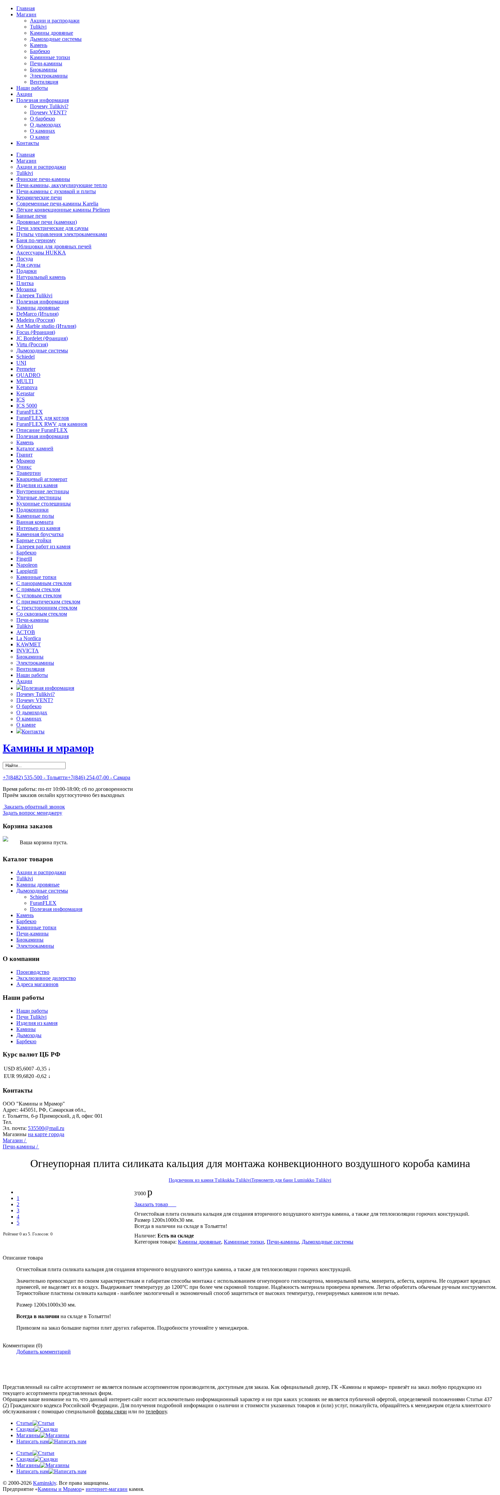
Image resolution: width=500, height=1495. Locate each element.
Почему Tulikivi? (49, 106)
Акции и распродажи (55, 20)
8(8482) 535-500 (32, 1122)
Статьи (24, 1423)
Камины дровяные (51, 33)
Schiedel (39, 897)
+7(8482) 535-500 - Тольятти (35, 777)
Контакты (27, 143)
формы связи (112, 1411)
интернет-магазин (107, 1489)
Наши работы (32, 88)
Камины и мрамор (48, 748)
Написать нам (32, 1441)
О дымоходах (45, 125)
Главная (25, 8)
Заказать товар (155, 1204)
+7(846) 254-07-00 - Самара (99, 777)
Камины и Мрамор (60, 1489)
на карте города (46, 1134)
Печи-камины (46, 63)
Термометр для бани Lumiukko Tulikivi (291, 1180)
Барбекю (40, 51)
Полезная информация (42, 100)
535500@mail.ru (46, 1128)
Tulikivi (38, 27)
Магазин (26, 14)
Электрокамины (49, 76)
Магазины (28, 1435)
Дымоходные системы (56, 39)
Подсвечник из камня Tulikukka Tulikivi (210, 1180)
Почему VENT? (48, 112)
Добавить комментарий (43, 1352)
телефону (156, 1411)
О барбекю (42, 118)
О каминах (42, 131)
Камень (38, 45)
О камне (39, 137)
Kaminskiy (44, 1483)
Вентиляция (44, 82)
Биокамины (43, 69)
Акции (24, 94)
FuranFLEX (43, 903)
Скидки (25, 1429)
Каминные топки (50, 57)
